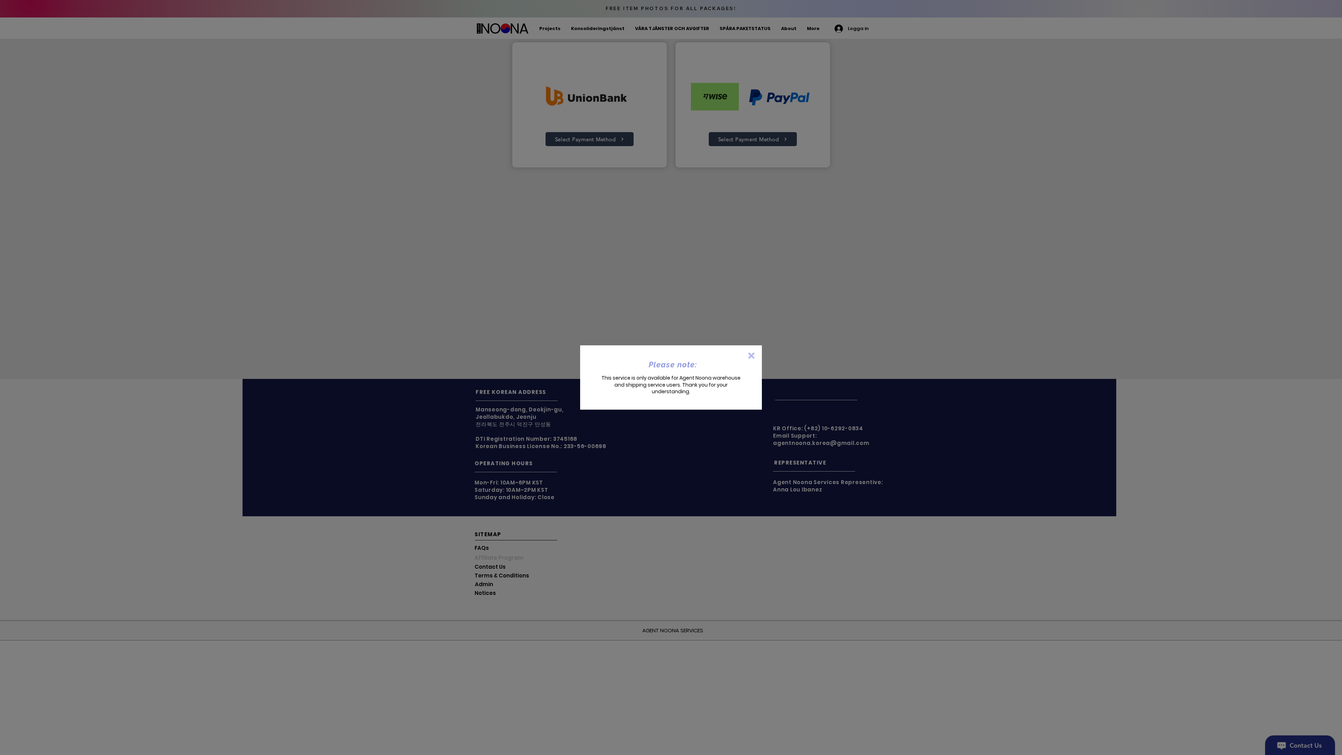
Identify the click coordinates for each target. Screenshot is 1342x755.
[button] (751, 355)
